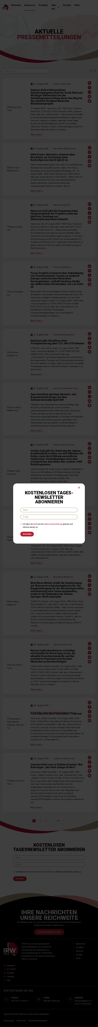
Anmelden (27, 534)
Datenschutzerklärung (53, 524)
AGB (35, 524)
